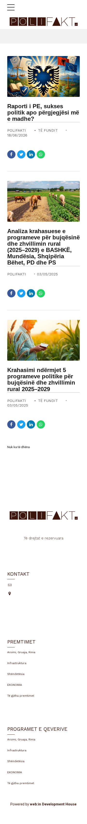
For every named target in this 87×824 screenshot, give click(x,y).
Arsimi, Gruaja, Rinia (21, 652)
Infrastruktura (16, 663)
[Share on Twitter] (21, 154)
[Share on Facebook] (11, 154)
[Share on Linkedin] (31, 154)
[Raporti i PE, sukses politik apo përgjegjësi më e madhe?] (43, 76)
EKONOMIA (14, 685)
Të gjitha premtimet (20, 695)
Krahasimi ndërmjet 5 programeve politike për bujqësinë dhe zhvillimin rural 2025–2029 (41, 379)
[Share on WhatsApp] (41, 154)
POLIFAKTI (16, 130)
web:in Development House (53, 804)
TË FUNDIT (48, 130)
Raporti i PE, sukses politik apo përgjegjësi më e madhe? (43, 112)
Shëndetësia (15, 674)
